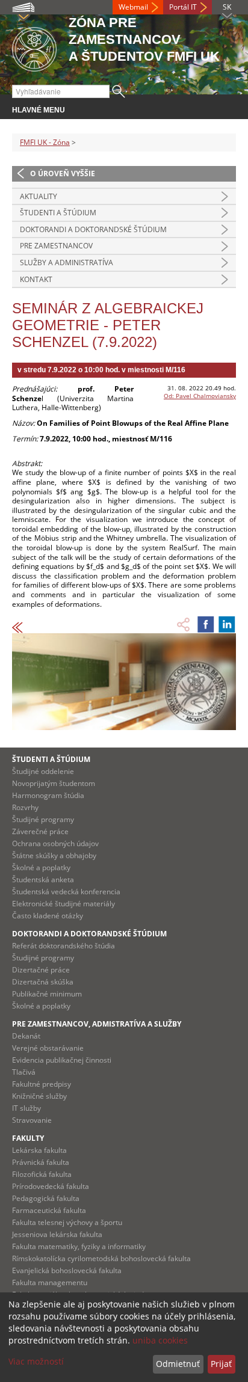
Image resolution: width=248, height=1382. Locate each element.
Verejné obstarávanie (48, 1048)
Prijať (221, 1363)
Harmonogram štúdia (48, 795)
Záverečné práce (40, 831)
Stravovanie (32, 1120)
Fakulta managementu (49, 1282)
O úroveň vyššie (62, 173)
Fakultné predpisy (41, 1084)
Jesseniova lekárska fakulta (57, 1234)
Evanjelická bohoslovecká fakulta (67, 1270)
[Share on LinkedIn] (227, 624)
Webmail (133, 7)
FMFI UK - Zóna (45, 142)
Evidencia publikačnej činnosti (61, 1060)
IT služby (26, 1108)
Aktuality (38, 196)
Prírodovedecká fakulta (50, 1186)
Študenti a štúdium (58, 212)
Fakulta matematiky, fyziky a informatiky (79, 1246)
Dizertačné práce (41, 970)
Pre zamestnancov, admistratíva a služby (96, 1024)
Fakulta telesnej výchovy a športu (67, 1222)
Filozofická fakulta (42, 1174)
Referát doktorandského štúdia (63, 946)
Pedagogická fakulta (45, 1198)
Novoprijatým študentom (53, 783)
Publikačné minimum (47, 994)
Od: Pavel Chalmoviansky (200, 396)
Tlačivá (24, 1072)
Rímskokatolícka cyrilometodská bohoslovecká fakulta (101, 1258)
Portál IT (183, 7)
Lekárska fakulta (39, 1150)
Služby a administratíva (66, 262)
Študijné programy (43, 819)
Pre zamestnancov (56, 246)
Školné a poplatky (41, 867)
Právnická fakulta (40, 1162)
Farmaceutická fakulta (49, 1210)
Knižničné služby (39, 1096)
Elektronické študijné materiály (63, 903)
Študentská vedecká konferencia (66, 891)
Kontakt (36, 279)
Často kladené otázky (47, 916)
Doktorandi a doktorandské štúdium (93, 229)
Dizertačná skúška (42, 982)
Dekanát (26, 1036)
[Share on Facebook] (206, 624)
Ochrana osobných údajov (55, 843)
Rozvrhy (25, 807)
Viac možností (36, 1361)
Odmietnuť (178, 1363)
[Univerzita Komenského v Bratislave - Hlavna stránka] (34, 47)
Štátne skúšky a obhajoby (54, 855)
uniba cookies (160, 1340)
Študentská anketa (43, 879)
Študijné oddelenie (43, 771)
